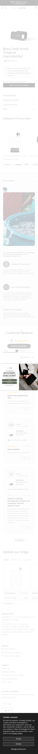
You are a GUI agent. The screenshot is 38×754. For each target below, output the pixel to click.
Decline (18, 744)
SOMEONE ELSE (9, 382)
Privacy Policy (17, 733)
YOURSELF (9, 380)
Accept (18, 739)
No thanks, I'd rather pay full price (9, 385)
